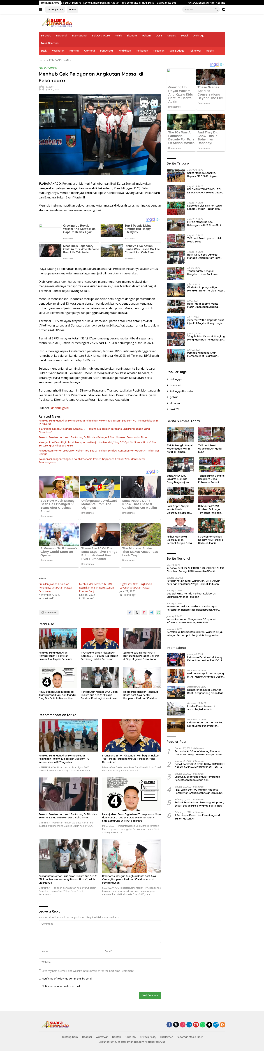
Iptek (44, 50)
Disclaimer (166, 1037)
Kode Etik (130, 1037)
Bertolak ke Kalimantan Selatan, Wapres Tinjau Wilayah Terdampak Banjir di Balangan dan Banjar (195, 633)
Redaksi (50, 87)
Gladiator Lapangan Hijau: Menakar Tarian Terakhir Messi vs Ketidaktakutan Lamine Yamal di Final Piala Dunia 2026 (205, 289)
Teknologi (195, 50)
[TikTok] (209, 1025)
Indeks (72, 9)
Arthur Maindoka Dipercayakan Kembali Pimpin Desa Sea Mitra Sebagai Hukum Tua (179, 540)
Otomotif (89, 50)
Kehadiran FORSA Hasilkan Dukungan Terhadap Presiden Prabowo (209, 509)
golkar (174, 397)
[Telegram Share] (151, 612)
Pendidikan (124, 50)
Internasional (79, 35)
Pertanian (159, 50)
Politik (118, 35)
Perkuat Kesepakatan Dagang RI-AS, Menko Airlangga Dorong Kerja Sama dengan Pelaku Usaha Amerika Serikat (206, 675)
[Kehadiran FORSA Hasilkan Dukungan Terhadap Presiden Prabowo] (211, 495)
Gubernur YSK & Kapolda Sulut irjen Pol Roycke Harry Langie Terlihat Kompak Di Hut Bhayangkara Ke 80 (205, 321)
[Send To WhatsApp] (158, 612)
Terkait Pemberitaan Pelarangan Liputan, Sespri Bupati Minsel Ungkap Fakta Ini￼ (199, 804)
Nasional (61, 35)
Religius (171, 35)
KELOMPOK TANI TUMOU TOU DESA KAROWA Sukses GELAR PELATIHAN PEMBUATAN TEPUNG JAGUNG (205, 191)
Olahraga (198, 35)
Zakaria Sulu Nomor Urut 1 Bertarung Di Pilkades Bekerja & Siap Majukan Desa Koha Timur (93, 437)
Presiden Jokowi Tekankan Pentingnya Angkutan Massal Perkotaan (55, 587)
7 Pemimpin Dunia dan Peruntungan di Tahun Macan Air (197, 817)
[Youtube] (196, 1025)
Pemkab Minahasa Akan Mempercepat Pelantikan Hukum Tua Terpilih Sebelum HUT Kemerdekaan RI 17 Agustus (98, 422)
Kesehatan (58, 50)
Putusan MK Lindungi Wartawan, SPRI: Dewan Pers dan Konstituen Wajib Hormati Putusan (193, 582)
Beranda (46, 35)
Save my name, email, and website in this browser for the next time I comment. (88, 971)
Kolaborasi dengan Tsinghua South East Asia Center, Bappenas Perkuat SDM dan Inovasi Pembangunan (92, 460)
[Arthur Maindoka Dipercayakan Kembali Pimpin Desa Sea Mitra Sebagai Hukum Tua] (180, 525)
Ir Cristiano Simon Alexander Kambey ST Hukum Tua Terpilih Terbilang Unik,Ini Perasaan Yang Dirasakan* (94, 430)
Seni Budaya (177, 50)
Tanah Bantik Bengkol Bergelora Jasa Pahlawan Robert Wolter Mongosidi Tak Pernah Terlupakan (204, 272)
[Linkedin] (189, 1025)
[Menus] (41, 9)
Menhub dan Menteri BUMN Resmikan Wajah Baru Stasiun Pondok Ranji (96, 587)
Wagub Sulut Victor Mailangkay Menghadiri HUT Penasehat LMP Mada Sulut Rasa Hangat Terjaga (206, 338)
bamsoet (175, 385)
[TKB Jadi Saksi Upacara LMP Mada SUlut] (176, 241)
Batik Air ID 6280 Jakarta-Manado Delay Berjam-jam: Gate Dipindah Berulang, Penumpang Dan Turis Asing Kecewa (204, 256)
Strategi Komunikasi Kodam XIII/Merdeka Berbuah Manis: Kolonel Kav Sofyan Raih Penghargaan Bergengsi (210, 540)
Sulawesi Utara (101, 35)
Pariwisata (106, 50)
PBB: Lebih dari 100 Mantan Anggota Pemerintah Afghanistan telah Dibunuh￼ (199, 791)
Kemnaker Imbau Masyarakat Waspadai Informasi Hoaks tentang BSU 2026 (191, 621)
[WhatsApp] (202, 1025)
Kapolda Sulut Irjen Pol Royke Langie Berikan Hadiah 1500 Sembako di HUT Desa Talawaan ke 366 (205, 207)
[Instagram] (183, 1025)
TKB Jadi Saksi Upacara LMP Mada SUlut (204, 240)
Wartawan (102, 1037)
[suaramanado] (57, 22)
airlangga (176, 379)
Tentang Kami (55, 9)
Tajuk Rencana (50, 43)
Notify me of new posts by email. (61, 986)
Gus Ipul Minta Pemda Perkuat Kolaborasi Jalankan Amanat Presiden (191, 595)
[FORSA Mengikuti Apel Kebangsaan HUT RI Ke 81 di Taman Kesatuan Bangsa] (176, 224)
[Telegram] (216, 1025)
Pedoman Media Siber (190, 1037)
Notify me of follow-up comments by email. (67, 978)
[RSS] (222, 1025)
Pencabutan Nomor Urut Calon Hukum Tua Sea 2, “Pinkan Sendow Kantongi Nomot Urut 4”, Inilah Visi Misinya (99, 452)
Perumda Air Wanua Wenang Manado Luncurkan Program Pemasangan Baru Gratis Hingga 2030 (198, 752)
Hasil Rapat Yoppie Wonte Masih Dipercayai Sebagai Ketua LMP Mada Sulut (202, 305)
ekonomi (175, 403)
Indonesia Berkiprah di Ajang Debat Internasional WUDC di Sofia (204, 659)
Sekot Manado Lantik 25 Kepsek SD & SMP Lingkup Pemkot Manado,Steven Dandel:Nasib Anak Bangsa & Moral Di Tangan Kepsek (204, 174)
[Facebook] (169, 1025)
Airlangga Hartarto (181, 391)
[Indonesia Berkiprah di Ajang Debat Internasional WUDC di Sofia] (176, 659)
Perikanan (142, 50)
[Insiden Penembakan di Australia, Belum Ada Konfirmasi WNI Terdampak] (176, 709)
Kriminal (74, 50)
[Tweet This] (137, 612)
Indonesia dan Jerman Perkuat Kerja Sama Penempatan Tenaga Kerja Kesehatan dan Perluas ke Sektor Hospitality (205, 724)
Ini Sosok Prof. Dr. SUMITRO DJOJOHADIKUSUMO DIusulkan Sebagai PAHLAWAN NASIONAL (195, 569)
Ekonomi (132, 35)
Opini (159, 35)
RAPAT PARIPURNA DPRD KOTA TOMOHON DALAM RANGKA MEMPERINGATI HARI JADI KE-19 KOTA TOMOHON (199, 765)
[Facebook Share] (130, 612)
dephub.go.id (60, 408)
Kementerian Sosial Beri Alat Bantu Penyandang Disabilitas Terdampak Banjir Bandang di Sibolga (205, 691)
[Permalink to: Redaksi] (41, 88)
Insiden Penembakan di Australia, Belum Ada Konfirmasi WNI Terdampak (204, 708)
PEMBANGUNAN (48, 67)
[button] (216, 9)
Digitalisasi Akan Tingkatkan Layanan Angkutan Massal (136, 585)
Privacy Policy (148, 1037)
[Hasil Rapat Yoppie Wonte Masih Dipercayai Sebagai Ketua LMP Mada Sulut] (176, 306)
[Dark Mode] (223, 9)
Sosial (184, 35)
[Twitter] (176, 1025)
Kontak (116, 1037)
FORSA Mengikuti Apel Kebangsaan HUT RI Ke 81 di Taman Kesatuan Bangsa (181, 2)
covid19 (174, 409)
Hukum (146, 35)
